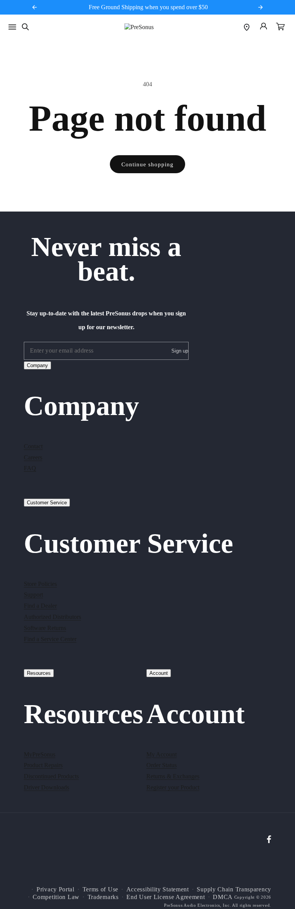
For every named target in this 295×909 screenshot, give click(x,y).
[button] (280, 27)
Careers (33, 457)
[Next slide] (260, 7)
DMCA (223, 897)
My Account (161, 754)
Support (33, 594)
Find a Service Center (50, 639)
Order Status (161, 765)
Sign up (179, 351)
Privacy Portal (55, 889)
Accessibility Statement (157, 889)
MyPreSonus (39, 754)
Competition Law (56, 897)
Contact (33, 446)
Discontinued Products (51, 776)
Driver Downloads (46, 787)
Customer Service (47, 502)
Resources (39, 673)
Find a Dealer (40, 605)
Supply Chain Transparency (234, 889)
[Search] (25, 26)
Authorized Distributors (52, 617)
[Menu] (12, 27)
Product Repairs (43, 765)
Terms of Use (100, 889)
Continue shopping (147, 164)
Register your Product (172, 787)
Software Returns (45, 628)
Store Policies (40, 584)
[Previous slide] (34, 7)
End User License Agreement (165, 897)
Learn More (189, 7)
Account (158, 673)
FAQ (30, 468)
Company (37, 365)
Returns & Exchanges (172, 776)
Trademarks (103, 897)
